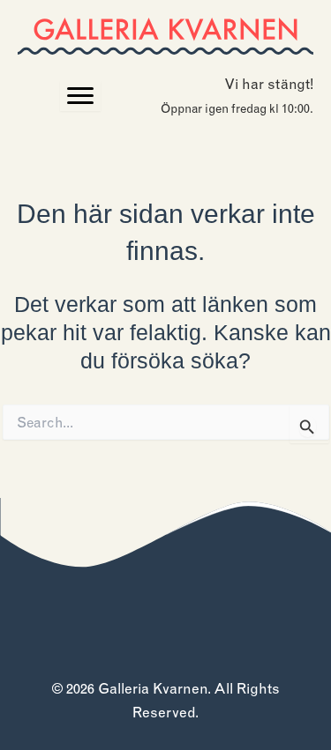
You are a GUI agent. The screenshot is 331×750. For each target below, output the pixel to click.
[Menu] (80, 96)
